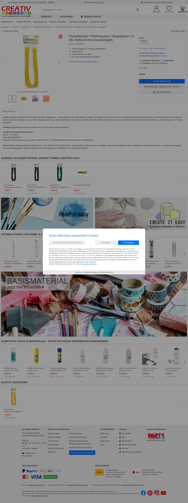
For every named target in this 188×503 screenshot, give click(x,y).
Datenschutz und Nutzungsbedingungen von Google (76, 255)
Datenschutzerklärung (91, 272)
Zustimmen (128, 242)
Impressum (78, 272)
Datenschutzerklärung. (89, 264)
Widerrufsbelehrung (106, 272)
